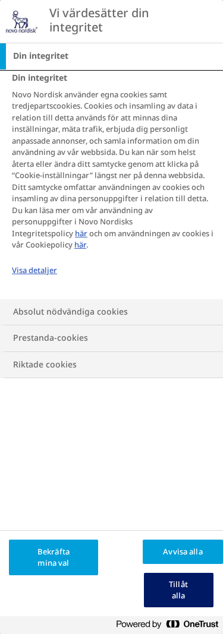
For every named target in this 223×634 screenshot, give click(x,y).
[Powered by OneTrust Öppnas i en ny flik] (172, 626)
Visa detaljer (34, 270)
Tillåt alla (178, 590)
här (81, 233)
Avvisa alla (182, 551)
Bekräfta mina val (53, 557)
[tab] (111, 56)
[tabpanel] (113, 184)
